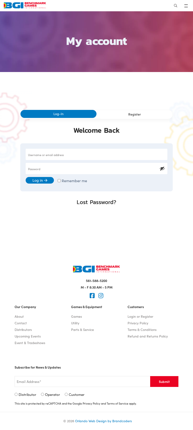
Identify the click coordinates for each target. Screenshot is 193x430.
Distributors (23, 329)
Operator (52, 394)
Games (76, 316)
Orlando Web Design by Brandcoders (103, 421)
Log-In (58, 114)
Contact (21, 323)
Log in (37, 180)
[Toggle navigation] (186, 5)
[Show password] (162, 168)
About (19, 316)
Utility (75, 323)
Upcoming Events (28, 336)
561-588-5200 (96, 280)
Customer (76, 394)
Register (134, 114)
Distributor (27, 394)
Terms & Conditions (142, 329)
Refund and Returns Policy (148, 336)
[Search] (175, 5)
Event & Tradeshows (30, 343)
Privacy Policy (138, 323)
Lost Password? (96, 202)
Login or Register (140, 316)
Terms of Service (117, 403)
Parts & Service (82, 329)
